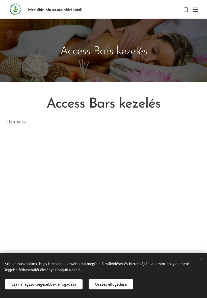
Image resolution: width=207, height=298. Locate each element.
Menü (196, 9)
